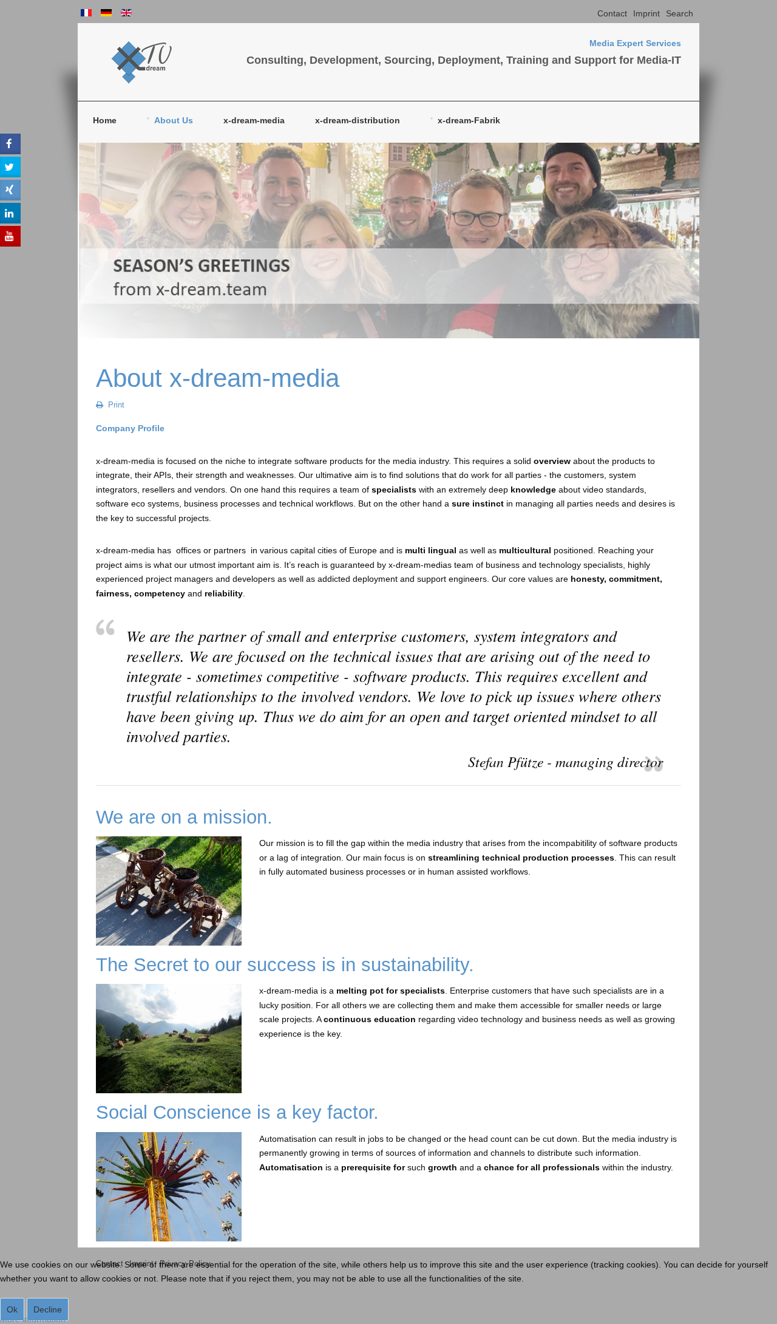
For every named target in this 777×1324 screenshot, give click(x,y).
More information (33, 1319)
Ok (12, 1309)
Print (115, 405)
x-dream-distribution (357, 120)
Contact (612, 13)
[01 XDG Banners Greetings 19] (388, 241)
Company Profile (130, 428)
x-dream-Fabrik (469, 120)
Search (679, 13)
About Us (173, 120)
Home (105, 120)
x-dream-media (254, 120)
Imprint (646, 13)
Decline (47, 1309)
